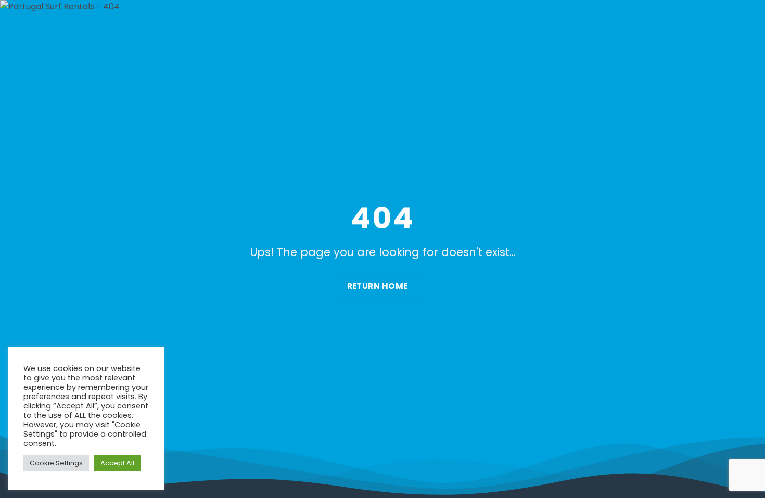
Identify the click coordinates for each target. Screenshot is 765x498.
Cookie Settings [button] (56, 463)
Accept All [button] (117, 463)
